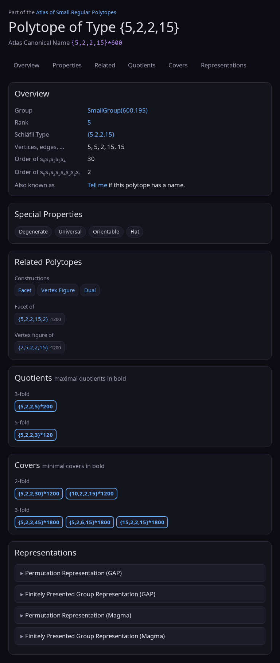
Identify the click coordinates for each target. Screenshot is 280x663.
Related (104, 65)
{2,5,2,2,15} (39, 347)
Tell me (97, 185)
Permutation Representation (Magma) (78, 615)
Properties (67, 65)
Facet (24, 290)
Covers (178, 65)
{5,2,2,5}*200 (35, 406)
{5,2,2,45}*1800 (38, 522)
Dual (90, 290)
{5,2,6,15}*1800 (89, 522)
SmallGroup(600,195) (118, 110)
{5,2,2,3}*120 (35, 434)
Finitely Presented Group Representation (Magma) (95, 636)
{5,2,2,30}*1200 (38, 493)
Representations (223, 65)
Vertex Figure (58, 290)
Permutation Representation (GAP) (73, 573)
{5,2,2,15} (101, 134)
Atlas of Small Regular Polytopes (76, 12)
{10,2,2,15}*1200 (91, 493)
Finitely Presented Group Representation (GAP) (90, 594)
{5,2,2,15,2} (39, 318)
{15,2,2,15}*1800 (142, 522)
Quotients (142, 65)
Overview (26, 65)
